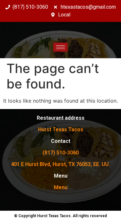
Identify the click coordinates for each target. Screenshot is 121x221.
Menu (60, 187)
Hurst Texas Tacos (60, 129)
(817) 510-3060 (61, 153)
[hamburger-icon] (60, 47)
